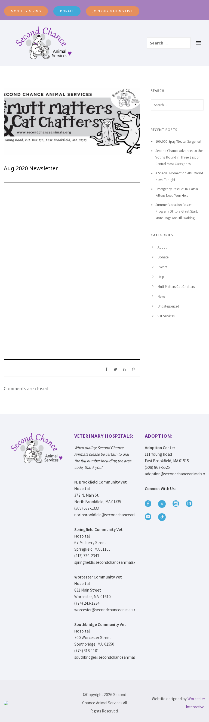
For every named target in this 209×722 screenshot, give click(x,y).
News (161, 296)
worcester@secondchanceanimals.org (107, 609)
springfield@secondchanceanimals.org (107, 562)
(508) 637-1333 (86, 508)
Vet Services (166, 316)
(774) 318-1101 (86, 650)
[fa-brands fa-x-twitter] (163, 504)
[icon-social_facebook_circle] (149, 504)
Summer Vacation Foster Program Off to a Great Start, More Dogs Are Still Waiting (176, 211)
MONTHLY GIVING (26, 11)
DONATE (67, 11)
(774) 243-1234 (87, 603)
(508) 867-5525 (157, 467)
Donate (163, 257)
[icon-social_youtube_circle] (149, 517)
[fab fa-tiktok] (162, 517)
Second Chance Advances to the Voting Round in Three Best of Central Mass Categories (178, 157)
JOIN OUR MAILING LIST (113, 11)
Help (161, 277)
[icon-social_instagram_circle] (177, 504)
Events (162, 267)
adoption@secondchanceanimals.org (177, 473)
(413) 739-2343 (86, 555)
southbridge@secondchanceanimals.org (108, 657)
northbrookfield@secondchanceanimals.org (112, 514)
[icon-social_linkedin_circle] (190, 504)
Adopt (162, 247)
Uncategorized (168, 306)
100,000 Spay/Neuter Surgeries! (178, 141)
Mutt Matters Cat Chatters (176, 286)
